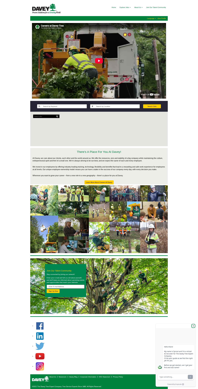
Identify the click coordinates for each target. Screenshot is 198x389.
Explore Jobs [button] (124, 7)
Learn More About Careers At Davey (99, 182)
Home (114, 7)
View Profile (161, 18)
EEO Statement (104, 377)
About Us (52, 377)
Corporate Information (88, 377)
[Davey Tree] (46, 8)
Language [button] (151, 18)
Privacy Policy (118, 377)
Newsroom (62, 377)
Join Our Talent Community (156, 7)
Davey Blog (73, 377)
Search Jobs (152, 106)
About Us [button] (137, 7)
